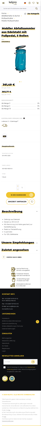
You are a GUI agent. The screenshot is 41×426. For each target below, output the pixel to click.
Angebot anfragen (17, 202)
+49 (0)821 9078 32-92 (11, 298)
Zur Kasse (5, 346)
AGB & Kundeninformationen (11, 321)
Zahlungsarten (7, 338)
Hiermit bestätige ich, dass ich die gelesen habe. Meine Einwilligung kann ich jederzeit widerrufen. (21, 369)
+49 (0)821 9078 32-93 (12, 304)
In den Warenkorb (18, 195)
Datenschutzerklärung (9, 323)
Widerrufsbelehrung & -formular (12, 326)
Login (4, 351)
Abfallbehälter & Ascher (10, 16)
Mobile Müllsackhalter (10, 21)
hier (9, 410)
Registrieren (6, 348)
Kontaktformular (7, 309)
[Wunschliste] (34, 3)
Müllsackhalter (7, 18)
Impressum (5, 318)
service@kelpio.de (13, 306)
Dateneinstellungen (8, 328)
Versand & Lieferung (8, 340)
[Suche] (37, 8)
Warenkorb (5, 343)
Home (3, 13)
